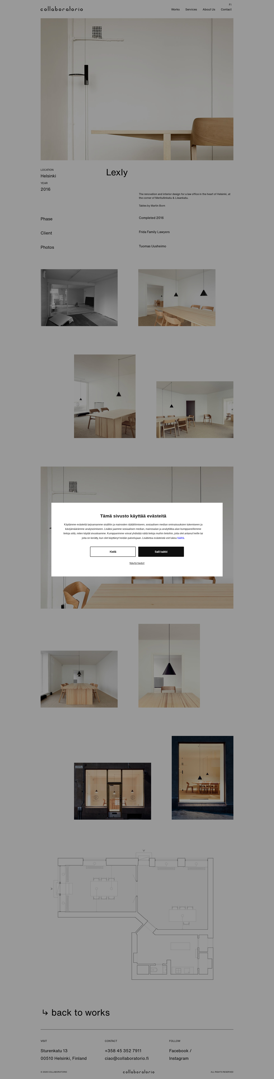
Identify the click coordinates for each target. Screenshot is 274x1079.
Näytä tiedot (137, 563)
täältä (180, 538)
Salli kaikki (161, 551)
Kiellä (113, 551)
